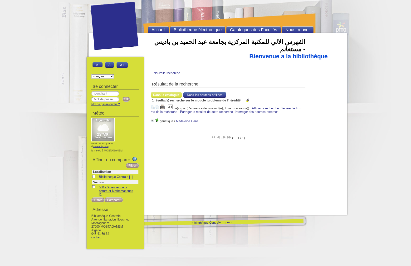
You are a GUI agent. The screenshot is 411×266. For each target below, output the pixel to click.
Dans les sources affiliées (205, 95)
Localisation (102, 172)
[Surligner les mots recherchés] (247, 100)
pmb (228, 222)
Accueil (158, 29)
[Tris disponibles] (170, 108)
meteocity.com (100, 146)
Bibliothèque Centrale (205, 223)
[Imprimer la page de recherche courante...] (163, 108)
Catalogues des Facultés (253, 29)
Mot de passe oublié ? (105, 104)
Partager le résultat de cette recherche (206, 112)
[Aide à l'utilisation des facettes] (134, 159)
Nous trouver (297, 29)
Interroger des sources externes (257, 112)
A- (97, 64)
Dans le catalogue (166, 95)
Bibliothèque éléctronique (198, 29)
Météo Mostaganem (102, 143)
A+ (122, 65)
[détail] (152, 120)
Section (98, 182)
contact (96, 237)
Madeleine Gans (187, 121)
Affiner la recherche (265, 108)
